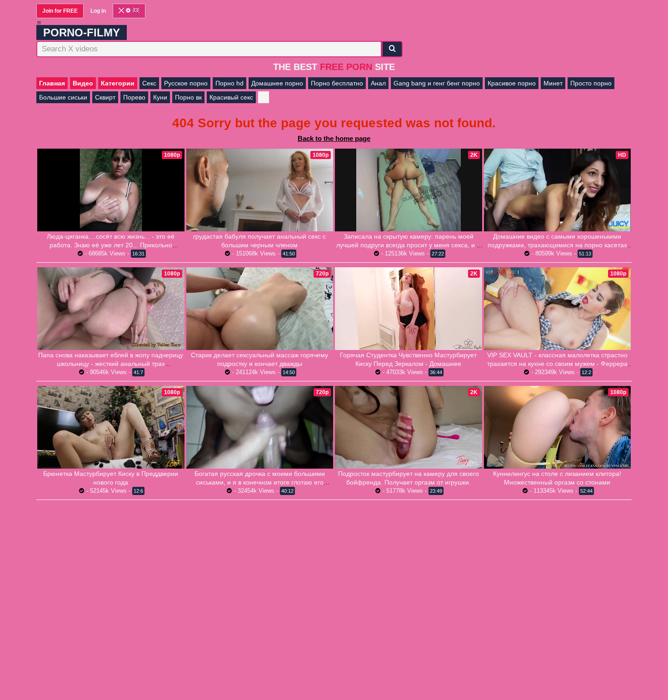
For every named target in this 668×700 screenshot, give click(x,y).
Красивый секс (231, 97)
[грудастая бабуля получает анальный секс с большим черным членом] (260, 190)
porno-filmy (81, 32)
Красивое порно (512, 83)
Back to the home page (334, 138)
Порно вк (188, 97)
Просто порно (591, 83)
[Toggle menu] (39, 22)
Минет (553, 83)
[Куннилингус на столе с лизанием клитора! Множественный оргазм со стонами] (557, 427)
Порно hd (229, 83)
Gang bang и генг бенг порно (437, 83)
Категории (118, 83)
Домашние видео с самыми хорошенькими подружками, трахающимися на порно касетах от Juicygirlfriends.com (557, 245)
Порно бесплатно (337, 83)
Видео (83, 83)
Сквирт (105, 97)
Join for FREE (60, 11)
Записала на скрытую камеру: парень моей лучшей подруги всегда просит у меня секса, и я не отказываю (408, 245)
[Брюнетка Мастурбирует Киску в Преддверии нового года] (110, 427)
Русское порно (186, 83)
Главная (52, 83)
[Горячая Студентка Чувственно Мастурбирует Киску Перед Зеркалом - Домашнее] (408, 308)
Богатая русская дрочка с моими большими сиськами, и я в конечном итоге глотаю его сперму (259, 482)
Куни (160, 97)
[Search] (392, 49)
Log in (98, 11)
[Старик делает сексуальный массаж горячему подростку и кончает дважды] (260, 308)
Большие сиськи (63, 97)
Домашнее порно (277, 83)
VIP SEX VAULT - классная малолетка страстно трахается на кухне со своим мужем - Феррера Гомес (557, 363)
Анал (378, 83)
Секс (149, 83)
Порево (134, 97)
